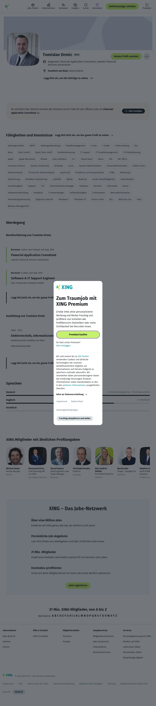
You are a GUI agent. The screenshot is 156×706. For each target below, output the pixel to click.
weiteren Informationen (74, 385)
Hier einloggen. (63, 345)
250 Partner (83, 356)
